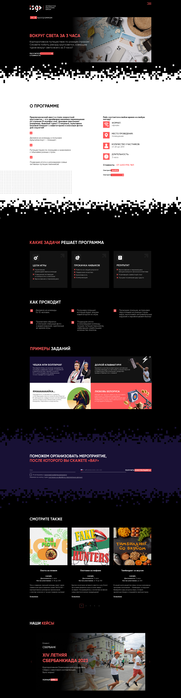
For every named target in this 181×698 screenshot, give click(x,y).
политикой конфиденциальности (55, 475)
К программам (43, 17)
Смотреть (109, 176)
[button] (51, 53)
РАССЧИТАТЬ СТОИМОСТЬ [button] (35, 54)
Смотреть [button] (110, 170)
